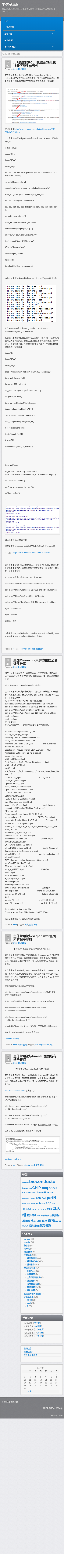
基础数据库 (32, 1258)
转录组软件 (32, 1287)
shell (43, 1204)
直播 (51, 1221)
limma (34, 1192)
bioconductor (43, 1181)
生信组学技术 (9, 48)
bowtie (25, 1188)
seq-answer (44, 1045)
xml (29, 649)
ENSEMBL (53, 1188)
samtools (36, 1203)
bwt (30, 1188)
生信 (31, 925)
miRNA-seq (48, 1192)
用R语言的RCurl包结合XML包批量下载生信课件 (34, 64)
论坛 (42, 1165)
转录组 (32, 1225)
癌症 (44, 1221)
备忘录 (27, 1245)
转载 (38, 1226)
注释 (39, 1221)
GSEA (28, 1192)
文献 (52, 1215)
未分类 (27, 1249)
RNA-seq (26, 1203)
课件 (35, 925)
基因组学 (31, 1281)
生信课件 (39, 649)
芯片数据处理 (33, 1284)
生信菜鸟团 (10, 4)
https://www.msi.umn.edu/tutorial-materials (31, 552)
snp (48, 1203)
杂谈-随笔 (8, 40)
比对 (34, 1221)
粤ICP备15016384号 (53, 1408)
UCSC (34, 1209)
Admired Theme (57, 1415)
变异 (44, 1209)
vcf (39, 1209)
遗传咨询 (45, 1225)
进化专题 (31, 1290)
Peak (44, 1198)
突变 (57, 1221)
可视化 (49, 1209)
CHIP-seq (40, 1188)
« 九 (30, 1391)
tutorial (27, 1242)
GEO (24, 1192)
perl (36, 1045)
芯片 (26, 1226)
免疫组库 (31, 1274)
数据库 (47, 1216)
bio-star (27, 1165)
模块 (27, 1221)
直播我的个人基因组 (32, 1294)
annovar (25, 1182)
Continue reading (13, 1039)
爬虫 (33, 649)
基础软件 (31, 1264)
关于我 (37, 1323)
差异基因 (40, 1216)
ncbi (39, 1197)
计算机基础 (8, 28)
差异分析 (32, 1215)
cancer (27, 1239)
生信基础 (7, 34)
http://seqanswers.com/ (15, 1090)
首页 (6, 20)
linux (15, 925)
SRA (53, 1204)
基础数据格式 (33, 1261)
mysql (33, 1198)
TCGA (27, 1209)
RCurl (24, 649)
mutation (25, 1198)
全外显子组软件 (34, 1277)
